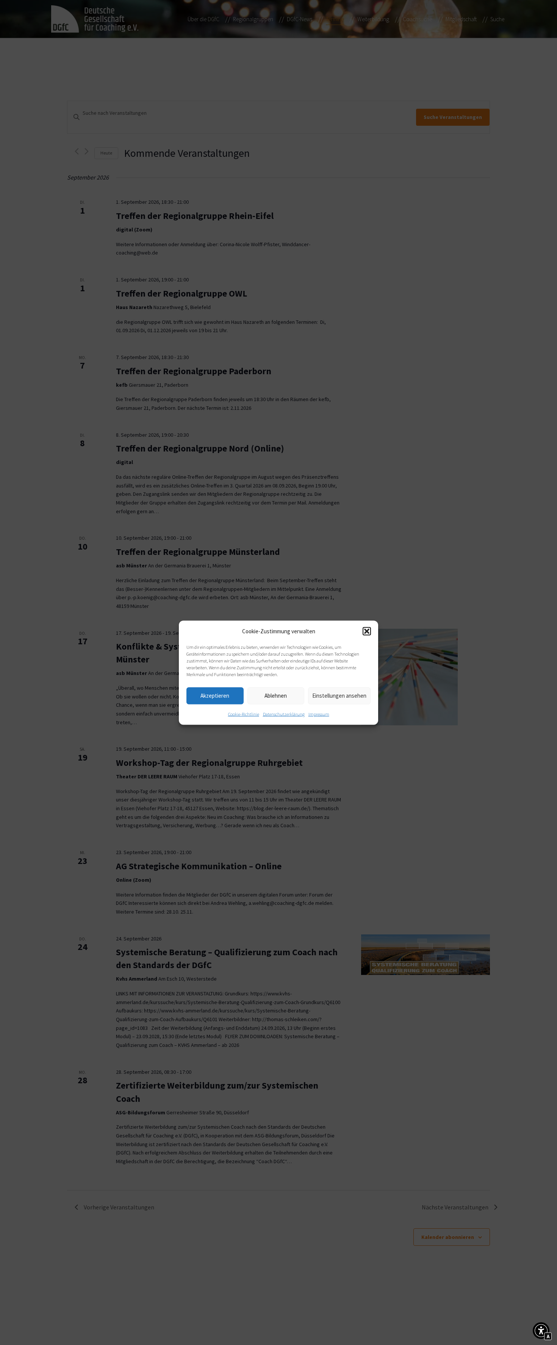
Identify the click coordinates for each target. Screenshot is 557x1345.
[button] (367, 631)
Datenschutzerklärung (284, 714)
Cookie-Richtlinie (243, 714)
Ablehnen (275, 695)
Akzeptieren (214, 695)
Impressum (318, 714)
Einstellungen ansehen (339, 695)
